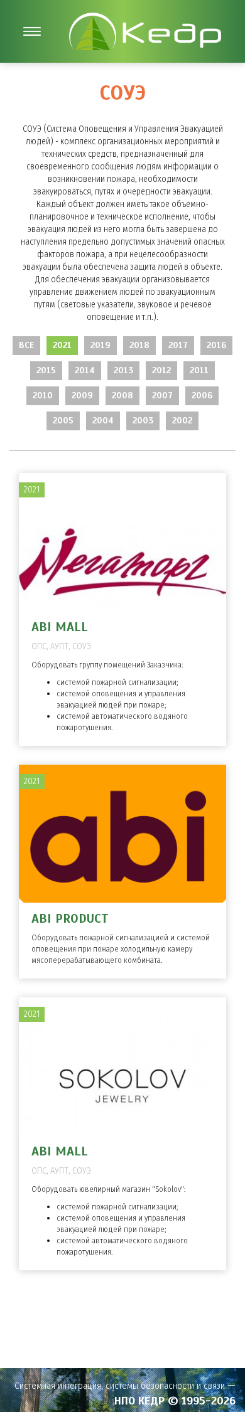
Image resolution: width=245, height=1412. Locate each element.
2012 (161, 370)
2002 (182, 420)
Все (26, 345)
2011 (199, 370)
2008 (122, 395)
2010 (43, 395)
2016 (216, 345)
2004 (103, 420)
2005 (63, 420)
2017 (178, 345)
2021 (62, 345)
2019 (100, 345)
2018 (139, 345)
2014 (85, 370)
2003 (143, 420)
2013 (123, 370)
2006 (202, 395)
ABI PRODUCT (70, 918)
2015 (46, 370)
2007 (162, 395)
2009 (82, 395)
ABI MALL (59, 627)
